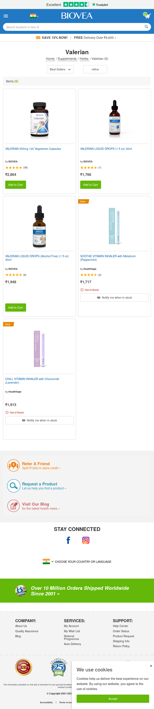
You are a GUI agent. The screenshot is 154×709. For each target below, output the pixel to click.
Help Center (120, 626)
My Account (71, 626)
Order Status (121, 631)
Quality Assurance (26, 631)
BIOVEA (13, 161)
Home (50, 58)
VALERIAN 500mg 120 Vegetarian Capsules (33, 148)
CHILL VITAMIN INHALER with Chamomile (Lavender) (32, 380)
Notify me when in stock (116, 297)
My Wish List (72, 631)
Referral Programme (71, 637)
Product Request (123, 636)
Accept (112, 698)
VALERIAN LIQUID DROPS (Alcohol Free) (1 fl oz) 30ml (37, 257)
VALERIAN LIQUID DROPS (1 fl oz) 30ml (106, 148)
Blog (18, 636)
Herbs (84, 58)
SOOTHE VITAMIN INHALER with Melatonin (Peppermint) (108, 257)
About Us (21, 626)
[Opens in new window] (68, 540)
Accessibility (46, 702)
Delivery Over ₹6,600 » (95, 37)
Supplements (67, 58)
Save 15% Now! (54, 37)
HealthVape (89, 269)
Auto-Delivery (72, 644)
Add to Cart (15, 184)
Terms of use (65, 702)
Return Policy (121, 646)
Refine (95, 69)
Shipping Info (121, 641)
